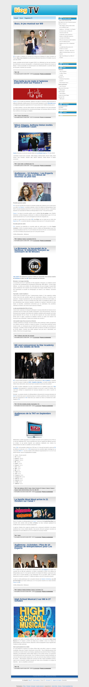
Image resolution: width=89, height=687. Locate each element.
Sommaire (32, 335)
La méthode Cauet (41, 153)
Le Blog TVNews (62, 73)
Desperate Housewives (64, 78)
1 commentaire (38, 405)
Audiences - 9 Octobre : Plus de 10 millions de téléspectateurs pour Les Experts (33, 546)
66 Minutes (17, 278)
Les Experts (21, 207)
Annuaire (33, 686)
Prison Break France (63, 82)
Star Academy (46, 380)
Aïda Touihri (16, 276)
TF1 (48, 153)
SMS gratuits (62, 89)
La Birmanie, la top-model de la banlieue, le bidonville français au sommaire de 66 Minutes (32, 250)
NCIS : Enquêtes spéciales (25, 403)
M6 (32, 219)
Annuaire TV (49, 680)
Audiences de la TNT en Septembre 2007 (33, 414)
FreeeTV (61, 80)
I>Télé (29, 449)
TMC (17, 447)
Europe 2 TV (38, 488)
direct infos (54, 686)
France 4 (52, 488)
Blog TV (30, 680)
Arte (18, 488)
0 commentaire (36, 73)
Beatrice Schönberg (46, 579)
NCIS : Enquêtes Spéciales (35, 382)
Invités (22, 163)
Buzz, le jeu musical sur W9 (29, 23)
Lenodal (61, 75)
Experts (15, 221)
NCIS (14, 396)
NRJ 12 (27, 489)
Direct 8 (34, 488)
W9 (14, 56)
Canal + (30, 488)
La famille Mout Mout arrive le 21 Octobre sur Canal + (31, 500)
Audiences (19, 238)
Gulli (20, 489)
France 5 (16, 489)
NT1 (31, 489)
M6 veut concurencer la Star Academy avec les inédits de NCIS (34, 346)
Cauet (14, 153)
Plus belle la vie (52, 103)
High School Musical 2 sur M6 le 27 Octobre (33, 600)
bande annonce (40, 686)
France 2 (15, 213)
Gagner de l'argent (57, 680)
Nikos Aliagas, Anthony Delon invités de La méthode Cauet (34, 126)
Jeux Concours (62, 86)
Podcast (28, 686)
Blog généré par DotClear (50, 675)
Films (24, 686)
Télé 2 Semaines (62, 71)
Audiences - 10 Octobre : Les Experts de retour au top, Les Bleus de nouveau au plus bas (34, 175)
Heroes (60, 686)
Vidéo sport (61, 98)
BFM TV (21, 450)
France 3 (15, 101)
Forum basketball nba (67, 686)
